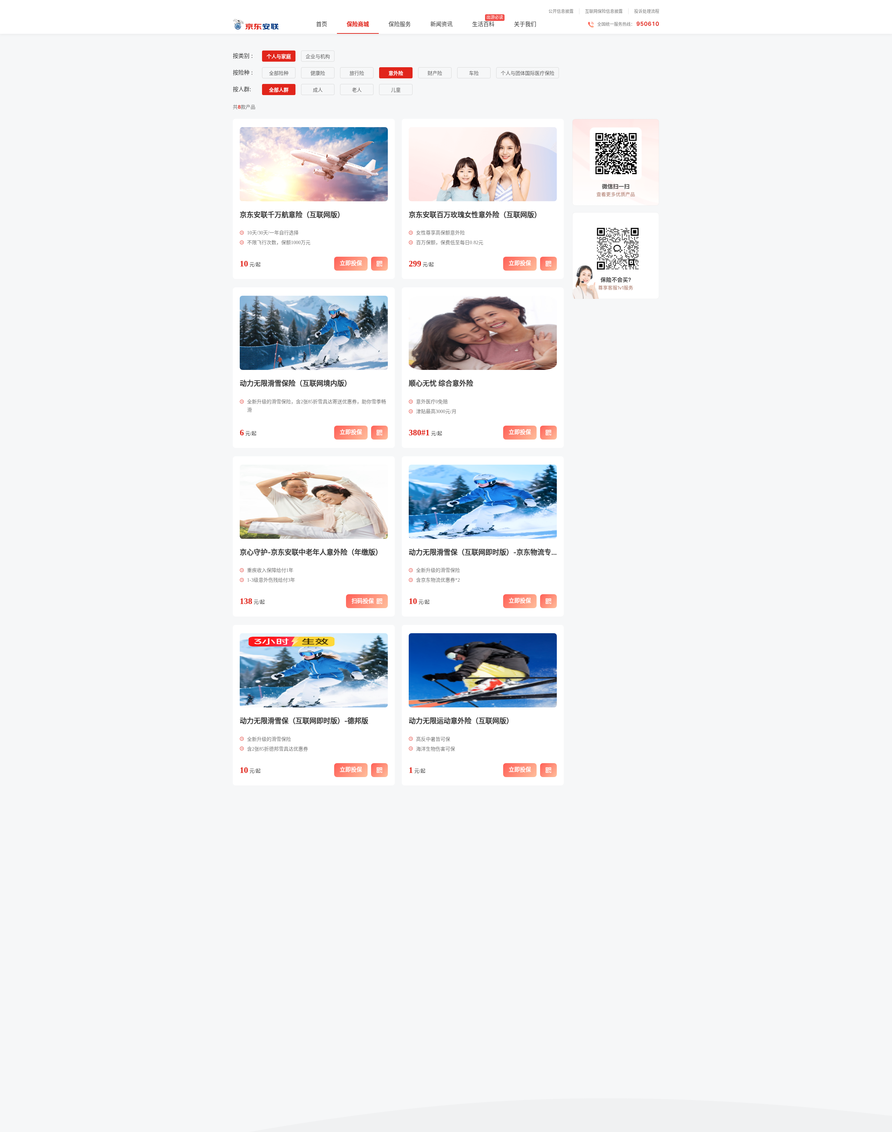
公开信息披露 (561, 11)
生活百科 (483, 24)
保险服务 (400, 24)
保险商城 (358, 24)
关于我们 (525, 24)
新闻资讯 (441, 24)
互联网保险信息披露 (604, 11)
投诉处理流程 (646, 11)
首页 (321, 24)
